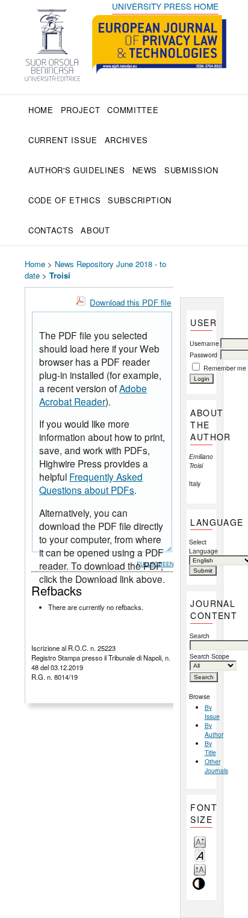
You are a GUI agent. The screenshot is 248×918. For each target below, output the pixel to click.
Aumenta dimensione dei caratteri (200, 869)
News (145, 170)
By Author (214, 730)
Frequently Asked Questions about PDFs (91, 483)
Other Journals (216, 766)
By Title (210, 748)
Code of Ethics (64, 200)
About (95, 230)
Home (41, 110)
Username (204, 343)
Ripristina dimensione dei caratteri (200, 855)
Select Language (201, 546)
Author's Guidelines (76, 170)
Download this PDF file (130, 302)
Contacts (50, 230)
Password (203, 354)
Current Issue (62, 140)
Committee (132, 110)
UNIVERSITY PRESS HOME (165, 6)
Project (81, 110)
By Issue (212, 712)
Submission (191, 170)
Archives (126, 140)
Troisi (59, 275)
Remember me (224, 367)
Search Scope (209, 656)
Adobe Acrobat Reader (93, 394)
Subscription (140, 200)
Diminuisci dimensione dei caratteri (200, 841)
